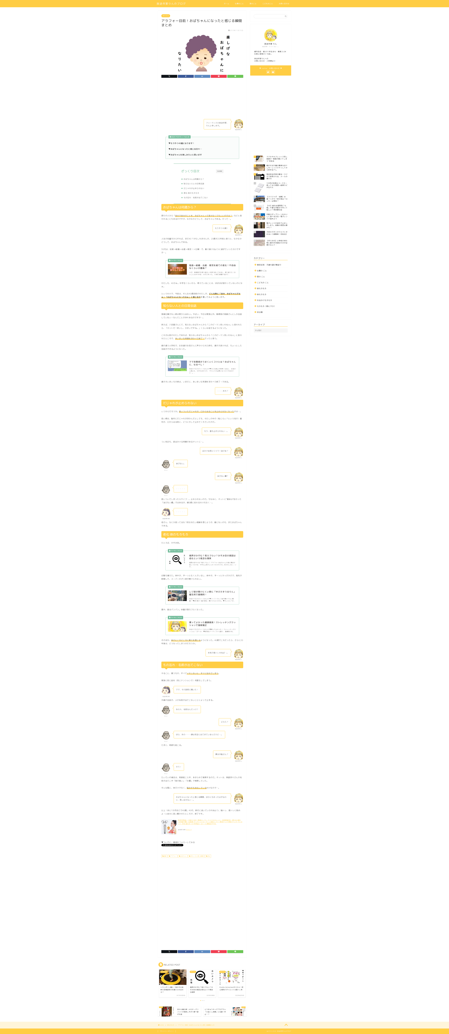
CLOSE (219, 171)
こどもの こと (263, 282)
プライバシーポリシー (167, 1031)
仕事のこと (239, 4)
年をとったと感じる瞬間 (196, 856)
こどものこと (268, 4)
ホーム (226, 4)
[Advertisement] (202, 99)
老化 (208, 856)
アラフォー (173, 856)
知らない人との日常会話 (194, 183)
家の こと (261, 276)
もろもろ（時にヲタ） (266, 306)
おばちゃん (183, 856)
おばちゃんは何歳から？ (194, 179)
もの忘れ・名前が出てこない (196, 197)
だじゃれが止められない (194, 188)
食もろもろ (261, 288)
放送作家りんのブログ (171, 3)
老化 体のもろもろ (191, 193)
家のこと (253, 4)
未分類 (260, 312)
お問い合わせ (284, 4)
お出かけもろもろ (264, 300)
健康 (165, 856)
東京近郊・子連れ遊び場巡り (269, 265)
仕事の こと (262, 270)
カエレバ (189, 829)
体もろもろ (166, 16)
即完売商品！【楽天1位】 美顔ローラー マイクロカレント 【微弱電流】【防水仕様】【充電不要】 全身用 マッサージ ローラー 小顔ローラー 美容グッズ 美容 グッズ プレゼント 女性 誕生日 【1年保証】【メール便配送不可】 (210, 822)
